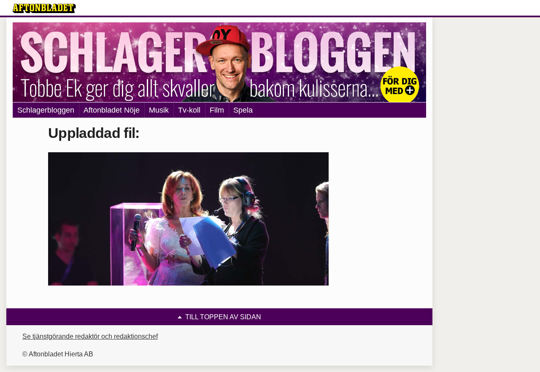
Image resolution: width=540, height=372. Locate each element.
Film (217, 110)
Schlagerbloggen (45, 110)
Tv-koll (189, 110)
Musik (159, 110)
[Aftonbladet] (44, 8)
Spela (243, 110)
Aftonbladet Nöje (112, 110)
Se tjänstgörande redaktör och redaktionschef (90, 336)
